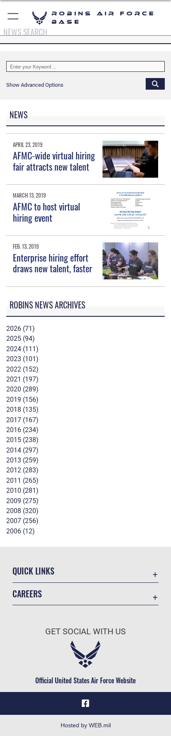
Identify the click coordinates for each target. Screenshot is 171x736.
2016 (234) (22, 430)
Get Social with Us (85, 631)
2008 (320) (22, 511)
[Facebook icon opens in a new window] (85, 703)
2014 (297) (22, 450)
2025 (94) (20, 338)
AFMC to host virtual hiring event (46, 212)
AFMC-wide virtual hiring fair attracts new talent (54, 161)
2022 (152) (22, 369)
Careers (27, 594)
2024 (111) (22, 349)
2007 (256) (22, 521)
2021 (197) (22, 379)
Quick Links (33, 571)
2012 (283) (22, 470)
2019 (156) (22, 399)
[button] (13, 17)
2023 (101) (22, 359)
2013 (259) (22, 460)
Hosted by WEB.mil (86, 725)
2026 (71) (20, 329)
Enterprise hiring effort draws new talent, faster (52, 263)
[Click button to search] (155, 83)
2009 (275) (22, 501)
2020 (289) (22, 389)
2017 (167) (22, 420)
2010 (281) (22, 490)
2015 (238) (22, 440)
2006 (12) (20, 531)
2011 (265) (22, 480)
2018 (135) (22, 409)
